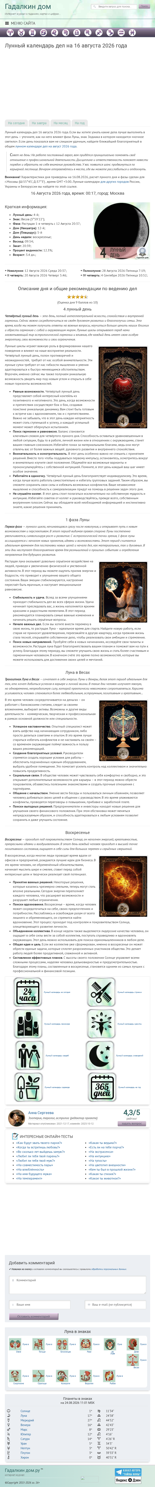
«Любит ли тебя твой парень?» (38, 1156)
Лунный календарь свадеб (57, 1055)
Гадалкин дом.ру (22, 1470)
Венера (25, 1425)
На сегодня (16, 123)
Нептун (25, 1448)
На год (80, 123)
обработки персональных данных (108, 1269)
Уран (24, 1443)
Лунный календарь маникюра (57, 1024)
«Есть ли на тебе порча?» (106, 1147)
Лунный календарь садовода (57, 1087)
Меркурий (27, 1420)
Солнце (25, 1411)
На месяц (61, 123)
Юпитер (26, 1434)
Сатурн (25, 1439)
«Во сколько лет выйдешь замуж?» (40, 1152)
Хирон (25, 1457)
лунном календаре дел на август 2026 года (45, 146)
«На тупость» (98, 1160)
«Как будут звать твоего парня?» (39, 1143)
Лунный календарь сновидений (129, 1055)
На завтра (39, 123)
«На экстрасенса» (101, 1152)
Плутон (25, 1453)
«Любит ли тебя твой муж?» (35, 1160)
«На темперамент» (29, 1178)
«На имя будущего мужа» (34, 1174)
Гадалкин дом (28, 6)
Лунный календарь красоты (129, 1024)
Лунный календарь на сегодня (57, 992)
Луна (24, 1416)
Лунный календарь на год (129, 1087)
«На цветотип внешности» (107, 1165)
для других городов (115, 182)
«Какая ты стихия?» (102, 1174)
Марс (24, 1429)
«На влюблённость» (30, 1169)
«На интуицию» (100, 1156)
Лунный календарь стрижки (129, 992)
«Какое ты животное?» (105, 1178)
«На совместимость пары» (34, 1165)
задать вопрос (132, 1123)
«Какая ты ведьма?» (103, 1143)
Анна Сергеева (41, 1113)
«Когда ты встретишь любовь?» (38, 1147)
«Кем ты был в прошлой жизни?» (112, 1169)
